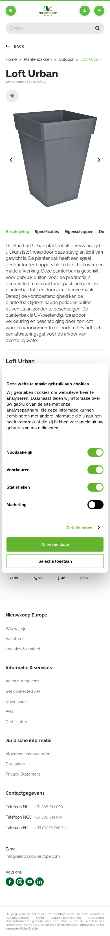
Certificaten (16, 722)
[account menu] (85, 11)
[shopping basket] (99, 11)
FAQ (9, 711)
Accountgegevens (22, 681)
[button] (97, 28)
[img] (48, 11)
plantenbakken (38, 59)
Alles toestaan (55, 544)
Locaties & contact (23, 649)
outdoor (66, 59)
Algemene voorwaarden (28, 754)
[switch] (95, 469)
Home (11, 59)
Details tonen (79, 527)
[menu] (11, 11)
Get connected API (23, 691)
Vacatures (15, 638)
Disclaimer (15, 764)
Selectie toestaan (55, 561)
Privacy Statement (23, 774)
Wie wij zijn (16, 628)
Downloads (16, 701)
